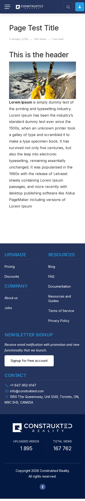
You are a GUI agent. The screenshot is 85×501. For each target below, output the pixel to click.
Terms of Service (61, 311)
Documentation (59, 286)
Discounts (12, 276)
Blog (51, 266)
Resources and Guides (59, 298)
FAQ (51, 276)
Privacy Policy (58, 321)
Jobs (8, 308)
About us (11, 298)
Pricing (10, 266)
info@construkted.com (27, 391)
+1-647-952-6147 (23, 385)
